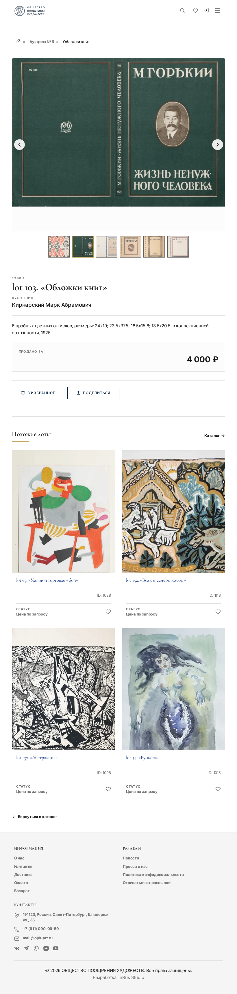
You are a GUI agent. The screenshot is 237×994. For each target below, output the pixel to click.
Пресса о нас (135, 866)
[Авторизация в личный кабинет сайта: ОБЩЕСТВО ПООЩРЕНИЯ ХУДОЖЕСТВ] (206, 11)
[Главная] (18, 41)
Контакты (23, 866)
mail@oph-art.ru (38, 938)
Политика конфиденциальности (153, 874)
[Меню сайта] (217, 11)
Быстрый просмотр (63, 519)
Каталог (212, 435)
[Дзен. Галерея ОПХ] (46, 949)
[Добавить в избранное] (108, 612)
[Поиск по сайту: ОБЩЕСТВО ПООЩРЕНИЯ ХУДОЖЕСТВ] (182, 10)
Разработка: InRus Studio (118, 977)
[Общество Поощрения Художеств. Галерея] (17, 949)
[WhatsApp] (36, 949)
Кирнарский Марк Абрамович (51, 305)
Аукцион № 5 (41, 41)
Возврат (22, 890)
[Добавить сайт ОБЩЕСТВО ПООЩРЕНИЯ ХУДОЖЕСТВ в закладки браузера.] (195, 10)
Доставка (23, 874)
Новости (131, 858)
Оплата (21, 882)
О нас (19, 858)
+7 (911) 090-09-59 (41, 928)
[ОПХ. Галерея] (26, 949)
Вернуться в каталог (37, 816)
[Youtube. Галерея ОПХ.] (56, 949)
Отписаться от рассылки (147, 882)
